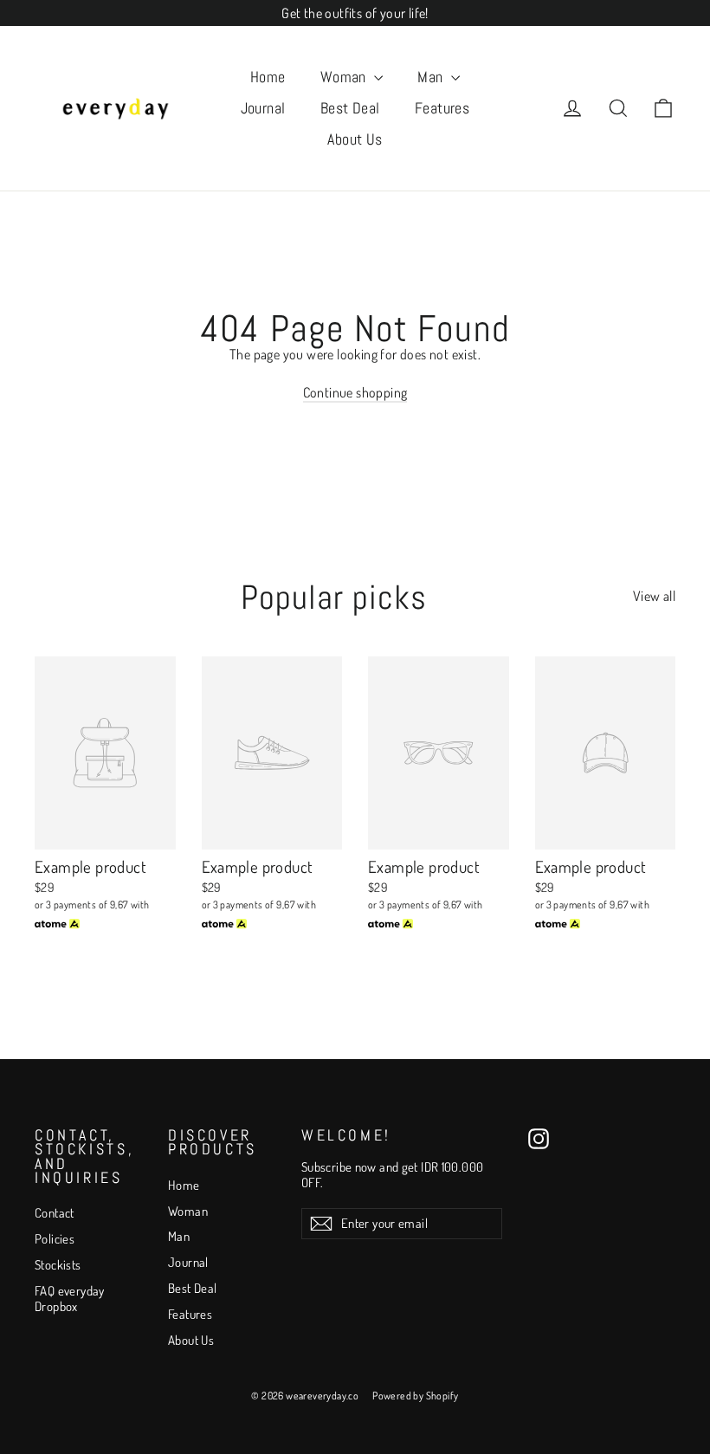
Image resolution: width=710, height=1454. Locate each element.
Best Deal (350, 108)
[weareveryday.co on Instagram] (538, 1138)
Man (432, 77)
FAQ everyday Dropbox (70, 1299)
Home (268, 77)
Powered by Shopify (415, 1395)
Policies (54, 1239)
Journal (263, 108)
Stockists (58, 1265)
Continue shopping (355, 392)
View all (654, 595)
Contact (54, 1213)
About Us (355, 139)
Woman (345, 77)
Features (442, 108)
